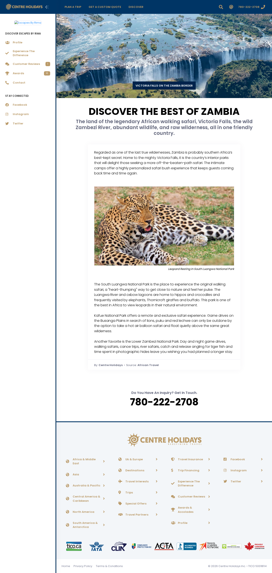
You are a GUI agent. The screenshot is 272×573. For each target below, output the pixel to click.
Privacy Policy (83, 566)
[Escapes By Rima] (27, 21)
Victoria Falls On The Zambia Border (164, 86)
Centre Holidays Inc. (232, 566)
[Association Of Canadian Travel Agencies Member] (164, 546)
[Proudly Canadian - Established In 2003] (254, 546)
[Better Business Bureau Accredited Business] (187, 546)
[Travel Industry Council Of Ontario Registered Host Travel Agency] (74, 546)
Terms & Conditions (109, 566)
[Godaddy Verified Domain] (232, 546)
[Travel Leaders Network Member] (209, 546)
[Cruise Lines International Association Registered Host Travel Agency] (119, 546)
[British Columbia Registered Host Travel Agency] (142, 546)
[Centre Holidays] (23, 7)
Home (66, 566)
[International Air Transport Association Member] (97, 546)
